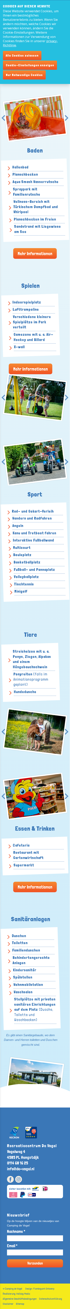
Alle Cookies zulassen (22, 55)
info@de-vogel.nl (20, 1168)
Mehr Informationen (35, 253)
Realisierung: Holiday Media (16, 1293)
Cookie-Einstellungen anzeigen (30, 65)
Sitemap (20, 1303)
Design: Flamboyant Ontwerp (39, 1288)
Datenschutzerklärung (50, 1298)
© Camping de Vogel (12, 1288)
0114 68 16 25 (17, 1163)
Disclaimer (8, 1303)
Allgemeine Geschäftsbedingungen (20, 1298)
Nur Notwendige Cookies (24, 75)
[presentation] (3, 118)
